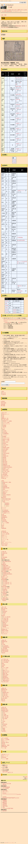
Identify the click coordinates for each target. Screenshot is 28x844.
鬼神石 (9, 494)
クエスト (4, 508)
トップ (2, 9)
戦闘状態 (4, 528)
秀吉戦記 (5, 450)
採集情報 (4, 515)
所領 (4, 721)
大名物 (4, 430)
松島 (4, 713)
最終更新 (9, 11)
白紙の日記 (18, 94)
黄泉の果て (5, 472)
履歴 (19, 9)
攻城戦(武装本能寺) (7, 467)
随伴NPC (4, 497)
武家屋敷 (4, 520)
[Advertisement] (14, 827)
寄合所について (5, 754)
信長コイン (4, 535)
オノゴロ (5, 669)
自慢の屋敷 (5, 771)
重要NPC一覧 (5, 418)
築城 (3, 554)
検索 (5, 11)
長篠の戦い (5, 693)
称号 (3, 555)
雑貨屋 (6, 301)
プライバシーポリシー (11, 842)
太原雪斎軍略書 (6, 787)
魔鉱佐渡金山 (6, 680)
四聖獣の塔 (5, 456)
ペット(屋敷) (6, 522)
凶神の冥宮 (5, 442)
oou (13, 369)
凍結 (13, 9)
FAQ (3, 415)
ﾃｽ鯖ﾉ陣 (4, 394)
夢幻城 (4, 460)
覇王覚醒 (3, 405)
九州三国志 (5, 444)
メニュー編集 (5, 758)
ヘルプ (13, 11)
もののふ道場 (6, 422)
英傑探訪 (7, 504)
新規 (26, 9)
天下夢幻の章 (5, 659)
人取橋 (4, 714)
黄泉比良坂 (18, 25)
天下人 (3, 428)
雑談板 (3, 743)
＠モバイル (4, 536)
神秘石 (4, 493)
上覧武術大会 (5, 532)
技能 (4, 483)
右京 (19, 322)
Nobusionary (5, 543)
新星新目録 (4, 708)
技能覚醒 (5, 486)
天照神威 (4, 803)
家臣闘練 (8, 499)
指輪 (4, 729)
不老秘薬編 (20, 237)
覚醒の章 (4, 640)
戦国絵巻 (4, 531)
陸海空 (4, 443)
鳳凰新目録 (4, 689)
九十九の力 (5, 490)
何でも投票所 (5, 738)
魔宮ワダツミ (6, 670)
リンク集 (4, 748)
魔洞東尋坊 (5, 677)
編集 (10, 9)
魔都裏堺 (5, 676)
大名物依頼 (5, 510)
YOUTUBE (4, 766)
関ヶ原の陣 (5, 717)
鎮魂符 (4, 600)
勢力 (4, 429)
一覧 (2, 11)
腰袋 (4, 728)
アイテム (4, 507)
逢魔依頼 (5, 464)
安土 (3, 419)
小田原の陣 (5, 715)
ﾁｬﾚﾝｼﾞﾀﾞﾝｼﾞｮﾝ (6, 424)
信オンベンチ (5, 756)
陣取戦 (7, 433)
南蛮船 (4, 426)
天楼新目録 (4, 553)
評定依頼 (5, 432)
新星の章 (4, 707)
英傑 (4, 501)
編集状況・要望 (5, 745)
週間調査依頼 (6, 511)
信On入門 (4, 412)
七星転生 (7, 506)
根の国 (23, 25)
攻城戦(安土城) (6, 465)
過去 (7, 742)
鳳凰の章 (4, 688)
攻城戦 (4, 425)
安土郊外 (6, 419)
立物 (3, 807)
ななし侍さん (18, 338)
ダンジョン (4, 435)
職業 (3, 480)
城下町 (3, 518)
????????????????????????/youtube (11, 794)
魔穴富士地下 (6, 672)
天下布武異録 (5, 662)
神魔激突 (4, 599)
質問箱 (3, 742)
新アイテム (4, 727)
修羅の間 (5, 590)
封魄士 (6, 307)
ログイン (18, 11)
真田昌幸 (5, 611)
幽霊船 (4, 457)
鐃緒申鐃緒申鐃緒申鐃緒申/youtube (10, 797)
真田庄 (4, 612)
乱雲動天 (3, 401)
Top (9, 7)
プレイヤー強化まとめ (7, 772)
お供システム (6, 500)
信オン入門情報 (5, 739)
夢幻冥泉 (5, 463)
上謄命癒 (4, 801)
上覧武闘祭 (4, 474)
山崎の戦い (5, 695)
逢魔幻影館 (5, 565)
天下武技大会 (5, 475)
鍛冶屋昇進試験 (21, 240)
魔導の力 (5, 492)
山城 (2, 15)
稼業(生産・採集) (7, 482)
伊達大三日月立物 (6, 783)
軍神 (4, 489)
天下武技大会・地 (7, 583)
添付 (22, 9)
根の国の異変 (19, 77)
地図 (5, 15)
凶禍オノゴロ (6, 468)
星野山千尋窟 (6, 439)
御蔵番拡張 (4, 517)
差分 (16, 9)
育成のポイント (5, 414)
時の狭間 (5, 718)
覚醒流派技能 (6, 487)
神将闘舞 (3, 404)
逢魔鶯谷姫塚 (6, 568)
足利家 (6, 322)
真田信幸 (4, 810)
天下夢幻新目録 (5, 660)
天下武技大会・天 (7, 582)
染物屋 (6, 305)
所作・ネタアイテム (6, 542)
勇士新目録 (4, 608)
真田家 (3, 609)
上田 (4, 614)
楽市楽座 (5, 521)
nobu (5, 842)
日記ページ (4, 741)
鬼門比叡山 (5, 711)
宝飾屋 (14, 162)
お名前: (3, 381)
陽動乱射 (4, 802)
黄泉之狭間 (5, 470)
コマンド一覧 (5, 539)
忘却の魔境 (5, 449)
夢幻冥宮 (5, 461)
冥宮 (7, 561)
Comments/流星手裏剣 (7, 808)
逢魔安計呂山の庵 (7, 569)
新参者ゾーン (6, 421)
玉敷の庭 (18, 104)
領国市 (4, 725)
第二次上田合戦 (6, 616)
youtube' (4, 796)
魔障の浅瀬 (5, 674)
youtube (4, 793)
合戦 (10, 322)
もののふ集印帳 (5, 534)
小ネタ (3, 541)
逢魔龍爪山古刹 (6, 567)
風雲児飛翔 (3, 402)
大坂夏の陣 (5, 619)
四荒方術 (4, 805)
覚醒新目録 (4, 641)
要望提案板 (4, 746)
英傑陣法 (7, 503)
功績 (3, 514)
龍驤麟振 (4, 800)
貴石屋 (14, 160)
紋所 (3, 525)
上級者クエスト (21, 190)
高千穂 (4, 446)
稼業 (3, 643)
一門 (3, 524)
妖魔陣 (4, 436)
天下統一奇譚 (6, 471)
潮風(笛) (4, 784)
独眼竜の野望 (6, 447)
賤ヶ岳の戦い (6, 696)
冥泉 (10, 561)
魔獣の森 (5, 673)
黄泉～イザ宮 (6, 440)
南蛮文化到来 (5, 621)
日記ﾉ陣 (4, 393)
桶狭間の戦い (6, 692)
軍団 (3, 666)
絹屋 (6, 303)
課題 (11, 421)
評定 (3, 722)
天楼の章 (4, 551)
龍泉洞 (4, 451)
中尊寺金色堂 (6, 453)
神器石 (4, 496)
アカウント (4, 538)
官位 (7, 27)
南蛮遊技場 (5, 625)
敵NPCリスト (5, 477)
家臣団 (4, 499)
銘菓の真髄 (18, 86)
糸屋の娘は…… (21, 291)
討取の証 (4, 478)
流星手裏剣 (5, 806)
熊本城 (4, 458)
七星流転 (4, 595)
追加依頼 (4, 757)
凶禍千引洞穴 (6, 678)
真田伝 (4, 454)
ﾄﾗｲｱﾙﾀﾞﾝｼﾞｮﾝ (6, 437)
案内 (6, 9)
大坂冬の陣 (5, 618)
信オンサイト (5, 768)
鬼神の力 (5, 494)
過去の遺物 (4, 545)
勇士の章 (4, 607)
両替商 (14, 310)
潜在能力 (5, 485)
